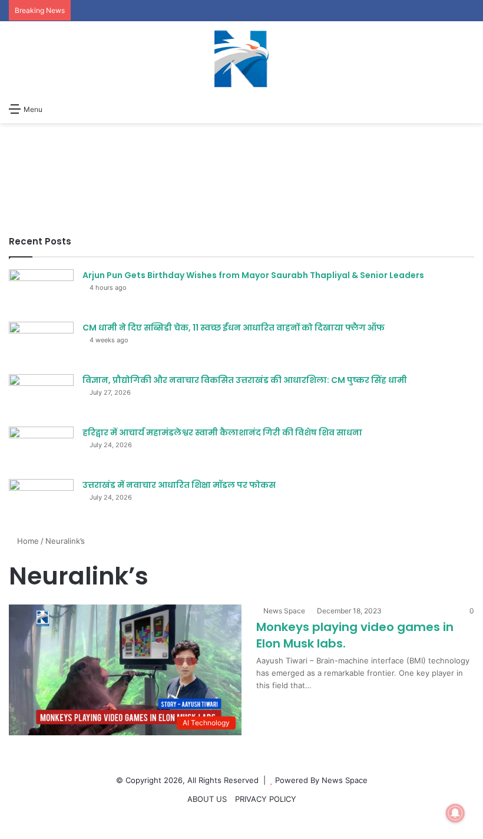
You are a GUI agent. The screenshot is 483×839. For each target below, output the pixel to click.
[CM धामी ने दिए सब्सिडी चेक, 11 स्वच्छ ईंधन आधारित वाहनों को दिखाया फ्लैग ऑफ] (41, 344)
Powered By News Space (321, 780)
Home (27, 541)
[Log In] (78, 108)
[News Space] (241, 58)
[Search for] (468, 108)
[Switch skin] (57, 108)
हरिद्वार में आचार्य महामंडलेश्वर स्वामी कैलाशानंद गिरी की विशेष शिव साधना (222, 432)
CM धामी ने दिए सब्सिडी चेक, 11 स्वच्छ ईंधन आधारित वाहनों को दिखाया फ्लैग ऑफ (233, 327)
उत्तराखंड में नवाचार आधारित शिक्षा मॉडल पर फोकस (179, 485)
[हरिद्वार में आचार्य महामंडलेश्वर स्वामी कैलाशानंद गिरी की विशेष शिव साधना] (41, 449)
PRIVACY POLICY (265, 799)
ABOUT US (207, 799)
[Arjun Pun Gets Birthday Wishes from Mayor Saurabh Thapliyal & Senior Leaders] (41, 291)
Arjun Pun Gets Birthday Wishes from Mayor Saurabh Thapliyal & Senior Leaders (253, 275)
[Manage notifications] (455, 813)
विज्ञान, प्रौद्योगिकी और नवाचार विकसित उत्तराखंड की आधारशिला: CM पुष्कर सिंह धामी (244, 380)
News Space (284, 610)
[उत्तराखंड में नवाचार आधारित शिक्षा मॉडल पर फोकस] (41, 501)
